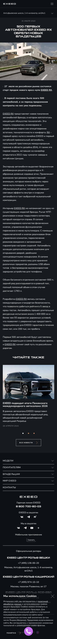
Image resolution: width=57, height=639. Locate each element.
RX (48, 132)
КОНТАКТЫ (9, 487)
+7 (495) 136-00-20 (28, 563)
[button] (23, 433)
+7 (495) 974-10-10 (28, 582)
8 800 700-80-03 (28, 506)
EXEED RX (46, 90)
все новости (26, 443)
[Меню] (52, 3)
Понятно (11, 633)
